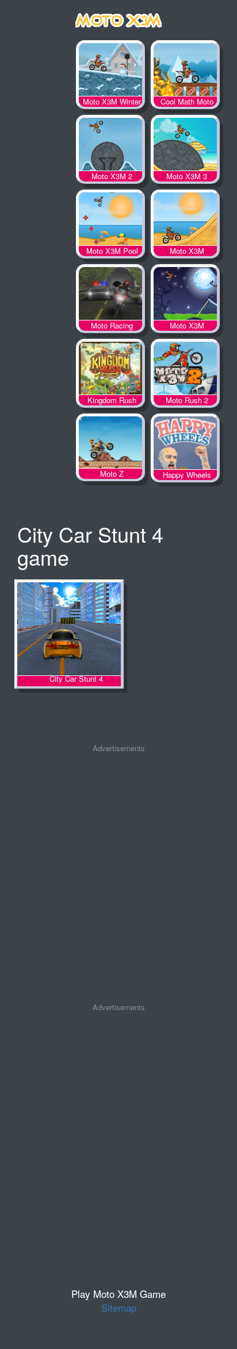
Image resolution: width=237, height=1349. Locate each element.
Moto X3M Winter (110, 71)
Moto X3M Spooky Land (185, 295)
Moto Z (110, 445)
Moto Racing (110, 295)
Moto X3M (185, 221)
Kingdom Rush (110, 370)
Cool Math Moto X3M (185, 71)
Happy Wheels (185, 445)
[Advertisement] (118, 878)
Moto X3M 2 (110, 146)
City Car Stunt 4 (69, 629)
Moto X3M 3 (185, 146)
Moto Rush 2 (185, 370)
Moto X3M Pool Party (110, 221)
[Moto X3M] (118, 18)
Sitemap (118, 1307)
